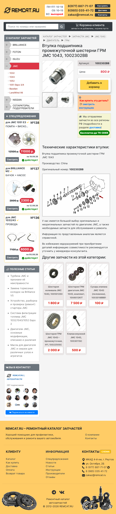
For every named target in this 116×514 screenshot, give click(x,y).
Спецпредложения (57, 458)
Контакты (102, 15)
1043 (12, 77)
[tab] (21, 44)
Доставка (102, 10)
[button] (71, 76)
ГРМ (67, 40)
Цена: (82, 71)
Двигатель (53, 40)
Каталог (11, 458)
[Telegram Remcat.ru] (54, 492)
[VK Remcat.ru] (61, 492)
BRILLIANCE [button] (19, 44)
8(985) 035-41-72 (81, 10)
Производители (55, 473)
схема (106, 451)
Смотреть (12, 159)
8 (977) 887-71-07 (96, 467)
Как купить (102, 6)
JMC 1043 (100, 36)
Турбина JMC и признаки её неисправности (19, 279)
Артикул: (82, 63)
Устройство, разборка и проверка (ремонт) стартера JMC (23, 304)
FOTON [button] (17, 51)
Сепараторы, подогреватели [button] (23, 107)
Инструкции (53, 469)
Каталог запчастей (55, 36)
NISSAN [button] (17, 99)
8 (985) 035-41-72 (96, 471)
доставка (95, 127)
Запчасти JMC (80, 36)
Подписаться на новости (22, 412)
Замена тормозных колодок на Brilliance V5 (22, 292)
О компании (92, 434)
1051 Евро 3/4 (17, 84)
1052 (12, 81)
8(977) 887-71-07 (80, 6)
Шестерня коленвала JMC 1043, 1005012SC (53, 290)
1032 (12, 73)
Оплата (10, 469)
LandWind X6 (16, 92)
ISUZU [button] (16, 59)
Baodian (14, 88)
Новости (51, 462)
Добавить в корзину (94, 84)
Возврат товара (15, 473)
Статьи (50, 466)
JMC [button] (15, 66)
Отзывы (50, 477)
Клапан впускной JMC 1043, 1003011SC (76, 337)
